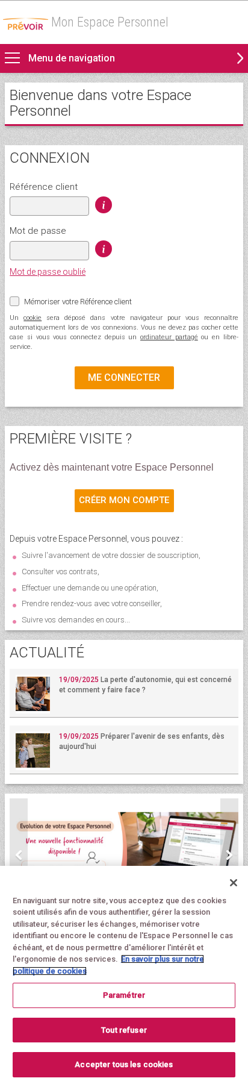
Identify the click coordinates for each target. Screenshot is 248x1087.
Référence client (44, 186)
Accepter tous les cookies (124, 1064)
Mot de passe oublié (47, 272)
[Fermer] (233, 882)
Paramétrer (124, 995)
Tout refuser (124, 1030)
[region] (124, 976)
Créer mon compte (124, 500)
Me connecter (124, 377)
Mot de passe (38, 230)
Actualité (47, 652)
